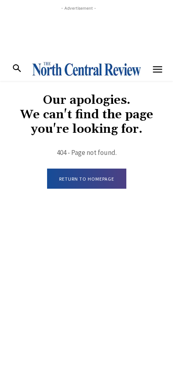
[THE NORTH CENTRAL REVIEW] (86, 69)
